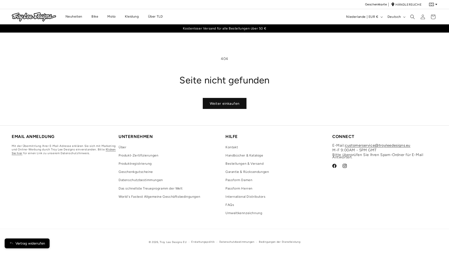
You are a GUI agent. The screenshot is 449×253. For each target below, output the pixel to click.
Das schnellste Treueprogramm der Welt (150, 188)
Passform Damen (238, 180)
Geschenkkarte (376, 4)
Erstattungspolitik (203, 241)
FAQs (229, 205)
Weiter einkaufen (224, 103)
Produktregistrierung (135, 164)
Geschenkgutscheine (136, 172)
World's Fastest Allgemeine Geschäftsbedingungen (159, 197)
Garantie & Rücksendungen (247, 172)
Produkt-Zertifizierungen (138, 155)
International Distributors (245, 197)
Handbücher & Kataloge (244, 155)
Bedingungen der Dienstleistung (279, 241)
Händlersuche (408, 4)
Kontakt (231, 147)
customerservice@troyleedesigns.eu (377, 145)
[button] (76, 17)
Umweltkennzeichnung (243, 213)
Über (122, 147)
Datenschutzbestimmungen (141, 180)
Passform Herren (239, 188)
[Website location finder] (433, 4)
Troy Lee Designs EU (173, 242)
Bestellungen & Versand (244, 164)
